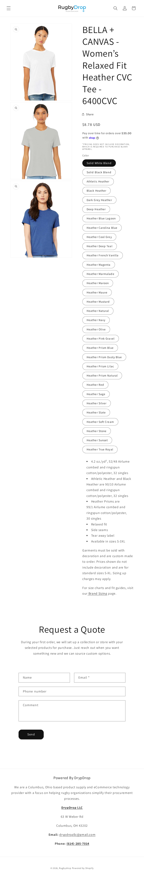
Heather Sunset (97, 440)
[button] (8, 8)
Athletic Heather (98, 181)
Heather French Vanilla (102, 255)
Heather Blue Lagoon (101, 218)
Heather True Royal (100, 449)
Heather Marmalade (100, 274)
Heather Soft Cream (100, 422)
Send (31, 734)
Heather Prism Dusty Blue (104, 357)
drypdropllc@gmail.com (77, 834)
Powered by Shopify (83, 868)
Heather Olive (96, 329)
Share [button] (90, 114)
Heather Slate (96, 412)
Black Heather (96, 190)
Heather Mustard (98, 301)
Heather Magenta (99, 264)
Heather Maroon (98, 283)
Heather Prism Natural (102, 375)
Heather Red (95, 384)
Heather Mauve (97, 292)
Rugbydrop (65, 868)
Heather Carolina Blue (102, 228)
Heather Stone (96, 431)
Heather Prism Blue (100, 348)
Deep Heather (96, 209)
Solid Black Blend (99, 172)
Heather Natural (98, 311)
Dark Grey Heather (99, 200)
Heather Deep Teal (99, 246)
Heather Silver (96, 403)
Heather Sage (96, 394)
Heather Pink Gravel (101, 338)
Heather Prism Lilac (100, 366)
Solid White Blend (99, 163)
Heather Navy (96, 320)
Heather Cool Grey (99, 237)
